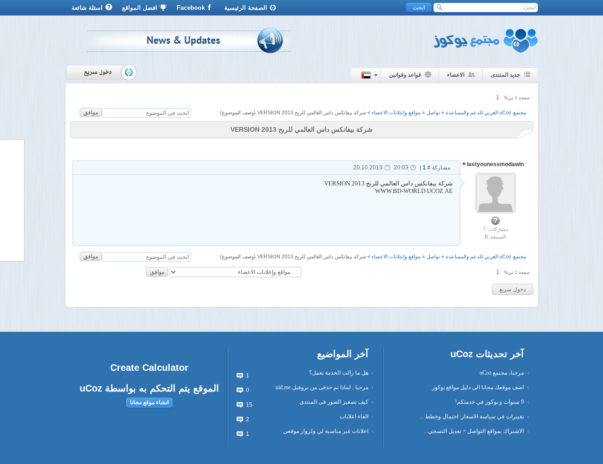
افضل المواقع (139, 7)
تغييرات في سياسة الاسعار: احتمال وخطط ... (471, 416)
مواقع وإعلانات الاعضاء (396, 112)
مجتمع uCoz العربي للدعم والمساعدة (486, 112)
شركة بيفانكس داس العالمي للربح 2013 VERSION (311, 112)
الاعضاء (455, 75)
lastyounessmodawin (494, 164)
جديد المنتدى (505, 75)
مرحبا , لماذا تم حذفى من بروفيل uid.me (322, 387)
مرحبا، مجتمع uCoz (502, 372)
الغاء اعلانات (354, 416)
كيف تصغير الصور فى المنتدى (334, 402)
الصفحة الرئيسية (245, 7)
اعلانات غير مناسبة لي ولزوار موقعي (325, 431)
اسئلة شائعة (87, 7)
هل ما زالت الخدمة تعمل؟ (338, 372)
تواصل (433, 112)
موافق (90, 112)
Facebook (191, 7)
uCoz (91, 388)
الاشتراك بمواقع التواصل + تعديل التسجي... (474, 431)
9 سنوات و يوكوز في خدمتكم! (489, 402)
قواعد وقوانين (405, 75)
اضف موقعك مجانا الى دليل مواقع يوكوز (478, 387)
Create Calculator (149, 367)
